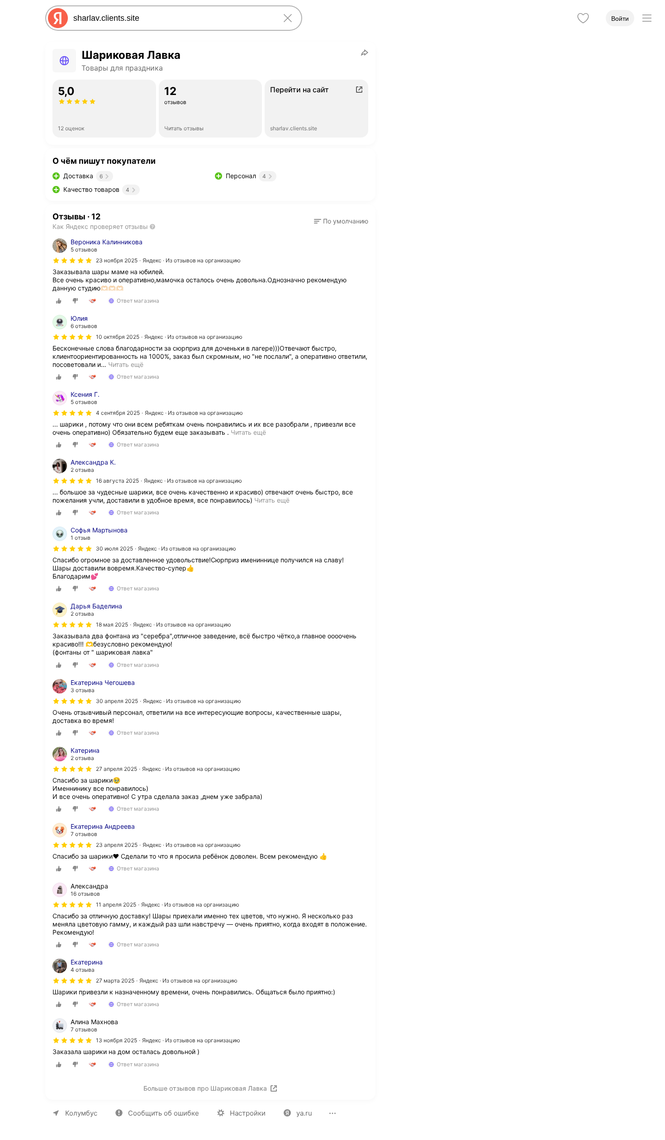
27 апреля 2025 (116, 768)
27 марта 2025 (115, 980)
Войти (620, 18)
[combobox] (172, 18)
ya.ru (304, 1113)
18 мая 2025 (112, 624)
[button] (341, 221)
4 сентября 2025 (118, 412)
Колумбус (81, 1113)
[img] (72, 260)
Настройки (248, 1113)
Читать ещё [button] (125, 364)
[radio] (58, 300)
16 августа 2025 (117, 480)
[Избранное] (583, 18)
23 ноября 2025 (117, 260)
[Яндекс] (58, 18)
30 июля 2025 (114, 548)
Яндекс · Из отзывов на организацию (191, 260)
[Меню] (647, 18)
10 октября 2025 (117, 336)
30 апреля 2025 (117, 701)
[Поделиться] (364, 52)
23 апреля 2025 (117, 844)
